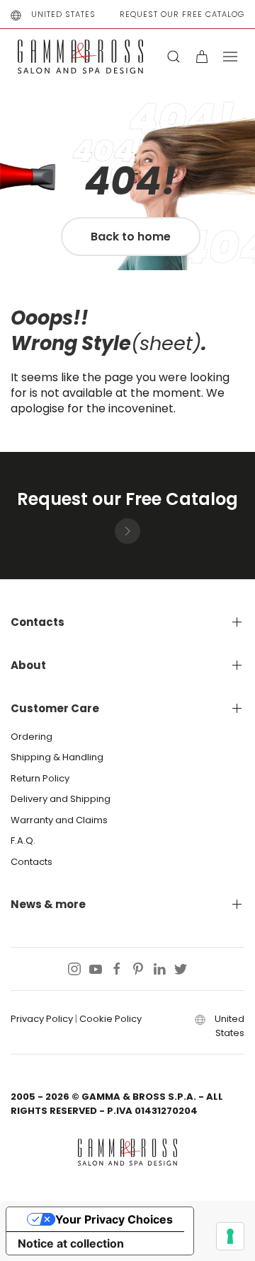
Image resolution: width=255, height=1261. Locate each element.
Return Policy (40, 778)
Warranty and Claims (59, 820)
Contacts (31, 861)
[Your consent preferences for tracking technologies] (230, 1236)
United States (63, 14)
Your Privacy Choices (114, 1219)
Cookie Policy (110, 1018)
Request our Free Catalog (182, 14)
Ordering (31, 736)
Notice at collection (71, 1243)
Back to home (131, 236)
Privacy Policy (42, 1018)
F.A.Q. (23, 840)
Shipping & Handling (57, 757)
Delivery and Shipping (60, 799)
